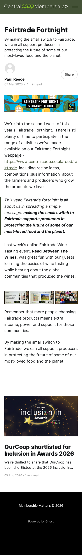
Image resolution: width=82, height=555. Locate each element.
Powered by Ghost (41, 521)
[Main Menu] (75, 7)
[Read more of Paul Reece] (10, 68)
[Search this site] (66, 6)
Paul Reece (14, 79)
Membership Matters (35, 505)
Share (69, 74)
